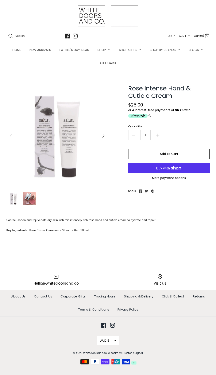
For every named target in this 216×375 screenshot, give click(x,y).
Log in (171, 36)
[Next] (103, 135)
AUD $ (182, 36)
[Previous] (11, 135)
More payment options (169, 178)
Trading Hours (105, 296)
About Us (18, 296)
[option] (57, 136)
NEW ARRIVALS (40, 50)
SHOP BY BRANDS (163, 50)
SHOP (102, 50)
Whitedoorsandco (95, 353)
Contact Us (43, 296)
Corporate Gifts (73, 296)
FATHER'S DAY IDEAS (74, 50)
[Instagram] (75, 36)
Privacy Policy (127, 309)
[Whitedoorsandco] (108, 15)
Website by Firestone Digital (125, 353)
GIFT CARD (108, 63)
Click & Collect (173, 296)
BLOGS (194, 50)
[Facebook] (67, 36)
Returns (199, 296)
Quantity (135, 126)
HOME (16, 50)
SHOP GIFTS (128, 50)
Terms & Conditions (93, 309)
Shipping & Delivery (138, 296)
